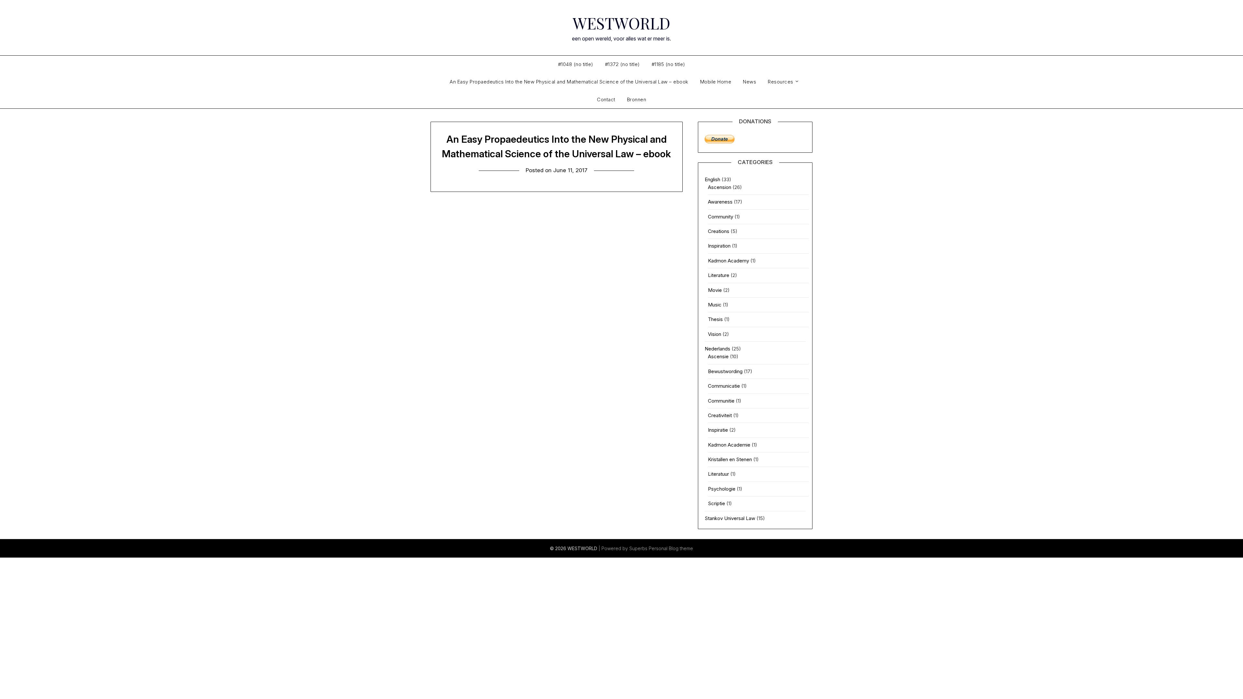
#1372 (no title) (622, 64)
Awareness (720, 202)
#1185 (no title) (668, 64)
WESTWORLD (621, 23)
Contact (606, 99)
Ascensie (718, 356)
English (712, 179)
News (749, 82)
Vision (714, 334)
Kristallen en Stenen (730, 459)
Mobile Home (716, 82)
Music (715, 305)
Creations (718, 231)
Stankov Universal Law (730, 518)
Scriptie (716, 503)
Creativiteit (720, 415)
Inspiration (719, 246)
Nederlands (717, 349)
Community (720, 217)
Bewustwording (725, 371)
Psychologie (721, 489)
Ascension (719, 187)
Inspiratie (718, 430)
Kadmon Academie (729, 445)
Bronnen (636, 99)
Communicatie (724, 386)
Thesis (715, 319)
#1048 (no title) (575, 64)
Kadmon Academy (728, 261)
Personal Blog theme (671, 548)
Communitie (721, 401)
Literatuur (718, 474)
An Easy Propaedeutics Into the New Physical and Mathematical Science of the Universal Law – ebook (569, 82)
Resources (780, 82)
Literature (718, 275)
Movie (715, 290)
